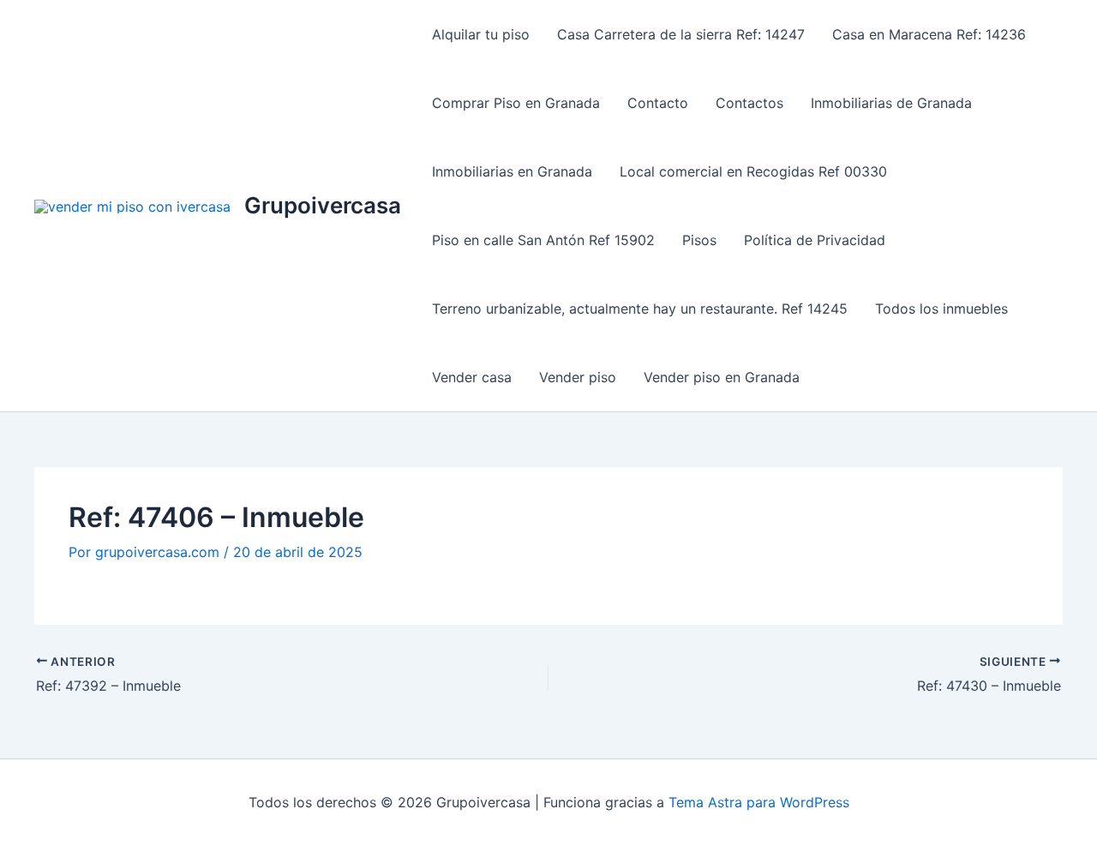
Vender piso (577, 377)
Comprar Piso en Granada (516, 102)
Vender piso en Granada (722, 377)
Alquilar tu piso (481, 34)
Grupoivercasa (322, 205)
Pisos (699, 240)
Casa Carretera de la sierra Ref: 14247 (681, 34)
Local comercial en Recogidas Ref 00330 (753, 171)
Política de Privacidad (814, 240)
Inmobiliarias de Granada (891, 102)
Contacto (657, 102)
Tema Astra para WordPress (758, 802)
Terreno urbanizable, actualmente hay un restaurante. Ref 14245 (640, 308)
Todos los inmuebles (941, 308)
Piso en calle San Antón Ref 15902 (543, 240)
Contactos (749, 102)
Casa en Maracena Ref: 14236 (929, 34)
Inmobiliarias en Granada (512, 171)
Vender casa (472, 377)
